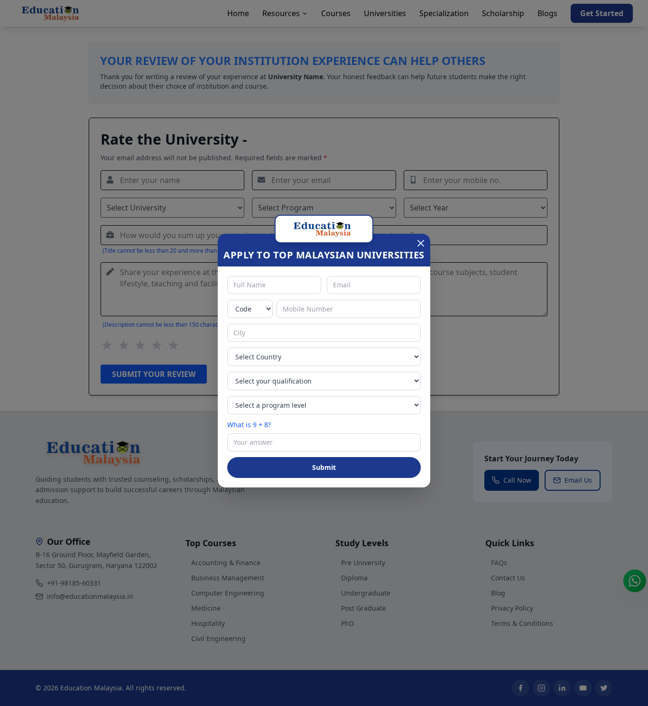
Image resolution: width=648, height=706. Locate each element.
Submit (324, 467)
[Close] (420, 243)
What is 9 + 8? (249, 424)
